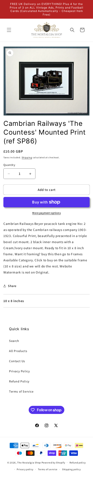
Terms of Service (21, 391)
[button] (9, 30)
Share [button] (12, 286)
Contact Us (17, 361)
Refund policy (78, 462)
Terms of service (48, 469)
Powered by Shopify (53, 462)
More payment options (46, 213)
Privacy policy (25, 469)
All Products (18, 351)
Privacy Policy (19, 371)
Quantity (9, 165)
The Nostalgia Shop (29, 462)
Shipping (27, 157)
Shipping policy (71, 469)
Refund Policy (19, 381)
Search (14, 341)
